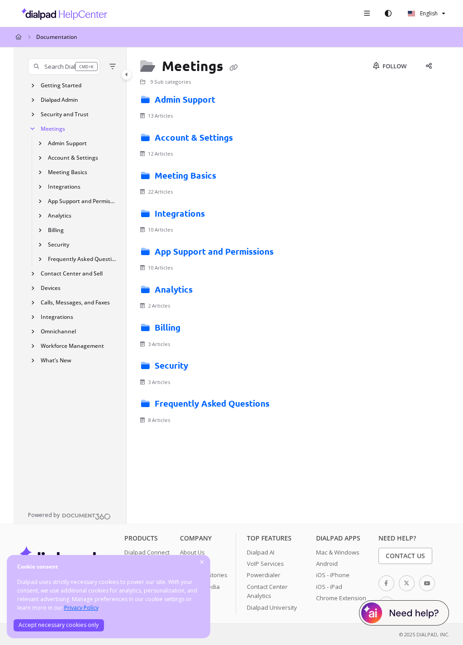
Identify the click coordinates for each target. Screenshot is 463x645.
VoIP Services (265, 564)
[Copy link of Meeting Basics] (232, 177)
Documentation (56, 37)
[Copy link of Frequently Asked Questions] (286, 405)
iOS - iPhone (333, 575)
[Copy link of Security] (204, 367)
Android (327, 564)
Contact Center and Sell (72, 273)
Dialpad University (272, 607)
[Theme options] (388, 13)
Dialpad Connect (147, 552)
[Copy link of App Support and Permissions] (290, 253)
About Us (192, 552)
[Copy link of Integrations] (221, 215)
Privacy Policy (81, 608)
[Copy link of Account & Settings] (249, 139)
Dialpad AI (260, 552)
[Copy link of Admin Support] (231, 101)
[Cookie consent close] (202, 562)
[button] (64, 66)
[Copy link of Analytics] (209, 291)
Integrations (64, 186)
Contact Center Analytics (267, 591)
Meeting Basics (67, 172)
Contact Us (405, 555)
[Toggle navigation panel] (126, 74)
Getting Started (61, 85)
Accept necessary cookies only (59, 625)
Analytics (59, 215)
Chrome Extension (341, 598)
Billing (56, 230)
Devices (51, 288)
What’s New (56, 360)
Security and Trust (65, 114)
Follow (393, 66)
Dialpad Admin (59, 100)
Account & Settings (73, 157)
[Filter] (112, 66)
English (428, 13)
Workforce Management (72, 346)
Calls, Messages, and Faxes (75, 302)
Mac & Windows (337, 552)
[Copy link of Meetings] (234, 67)
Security (58, 244)
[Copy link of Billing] (196, 329)
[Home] (62, 13)
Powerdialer (263, 575)
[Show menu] (366, 13)
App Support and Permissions (83, 201)
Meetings (53, 129)
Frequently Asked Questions (83, 259)
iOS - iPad (329, 587)
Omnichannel (58, 331)
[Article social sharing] (428, 66)
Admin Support (67, 143)
